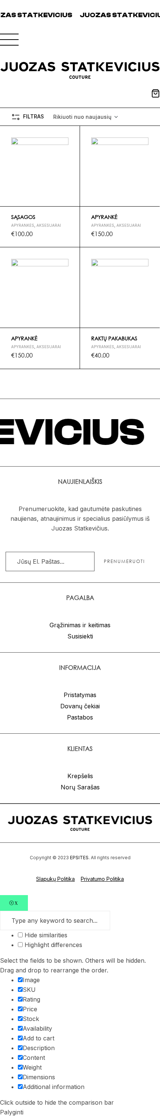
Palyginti (71, 170)
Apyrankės (22, 225)
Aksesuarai (48, 225)
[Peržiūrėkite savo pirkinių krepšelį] (155, 93)
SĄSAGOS (23, 217)
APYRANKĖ (104, 217)
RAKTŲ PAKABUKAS (114, 338)
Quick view (71, 152)
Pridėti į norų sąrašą (71, 135)
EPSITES (79, 857)
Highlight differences (52, 945)
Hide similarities (45, 935)
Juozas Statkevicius (110, 15)
